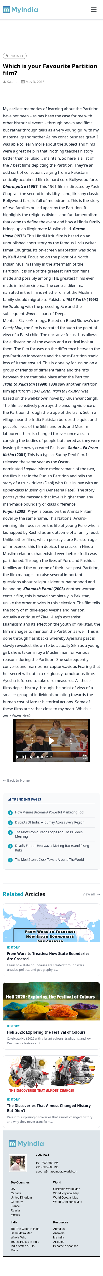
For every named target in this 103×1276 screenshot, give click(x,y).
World (57, 1182)
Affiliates (58, 1241)
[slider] (51, 751)
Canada (16, 1193)
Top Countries (20, 1182)
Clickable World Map (66, 1189)
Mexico (15, 1214)
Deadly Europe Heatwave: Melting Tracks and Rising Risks (49, 848)
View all (89, 894)
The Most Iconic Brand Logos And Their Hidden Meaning (46, 834)
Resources (60, 1222)
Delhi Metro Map (21, 1233)
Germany (17, 1202)
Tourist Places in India (25, 1241)
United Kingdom (21, 1197)
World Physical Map (66, 1193)
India (14, 1222)
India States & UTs (22, 1246)
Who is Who (18, 1237)
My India (58, 1237)
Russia (15, 1210)
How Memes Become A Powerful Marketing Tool (47, 812)
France (15, 1206)
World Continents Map (67, 1202)
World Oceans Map (65, 1197)
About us (59, 1229)
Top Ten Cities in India (25, 1229)
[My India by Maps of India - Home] (21, 9)
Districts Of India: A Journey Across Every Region (47, 822)
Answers (58, 1233)
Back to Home (18, 780)
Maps (14, 1250)
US (13, 1189)
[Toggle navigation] (93, 9)
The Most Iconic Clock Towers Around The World (47, 859)
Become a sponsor (65, 1246)
